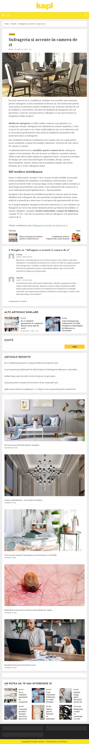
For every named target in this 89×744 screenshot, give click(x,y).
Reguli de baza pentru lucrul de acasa (20, 665)
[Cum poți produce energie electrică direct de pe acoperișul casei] (10, 712)
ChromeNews (51, 741)
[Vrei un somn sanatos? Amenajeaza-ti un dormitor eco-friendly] (44, 530)
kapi (11, 49)
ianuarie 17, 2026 (29, 331)
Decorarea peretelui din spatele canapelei (21, 445)
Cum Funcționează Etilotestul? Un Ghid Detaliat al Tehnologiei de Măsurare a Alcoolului (72, 326)
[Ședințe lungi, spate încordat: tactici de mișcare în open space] (65, 695)
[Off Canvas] (3, 15)
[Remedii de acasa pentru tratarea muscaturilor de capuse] (44, 585)
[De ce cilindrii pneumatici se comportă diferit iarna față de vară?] (11, 324)
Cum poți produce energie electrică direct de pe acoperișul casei (31, 382)
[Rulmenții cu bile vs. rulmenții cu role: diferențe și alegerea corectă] (65, 712)
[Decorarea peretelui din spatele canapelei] (44, 420)
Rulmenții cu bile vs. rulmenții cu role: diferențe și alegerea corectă (78, 719)
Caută (8, 340)
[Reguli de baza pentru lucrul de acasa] (44, 640)
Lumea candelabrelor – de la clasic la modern (23, 500)
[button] (8, 15)
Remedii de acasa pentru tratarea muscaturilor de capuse (28, 610)
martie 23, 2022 (21, 49)
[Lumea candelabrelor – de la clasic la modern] (44, 475)
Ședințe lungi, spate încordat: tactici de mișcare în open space (29, 376)
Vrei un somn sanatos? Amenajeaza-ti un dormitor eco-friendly (30, 555)
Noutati (12, 34)
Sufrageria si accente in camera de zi (50, 225)
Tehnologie (77, 706)
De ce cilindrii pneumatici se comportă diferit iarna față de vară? (32, 324)
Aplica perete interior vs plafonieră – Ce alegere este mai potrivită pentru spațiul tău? (40, 389)
